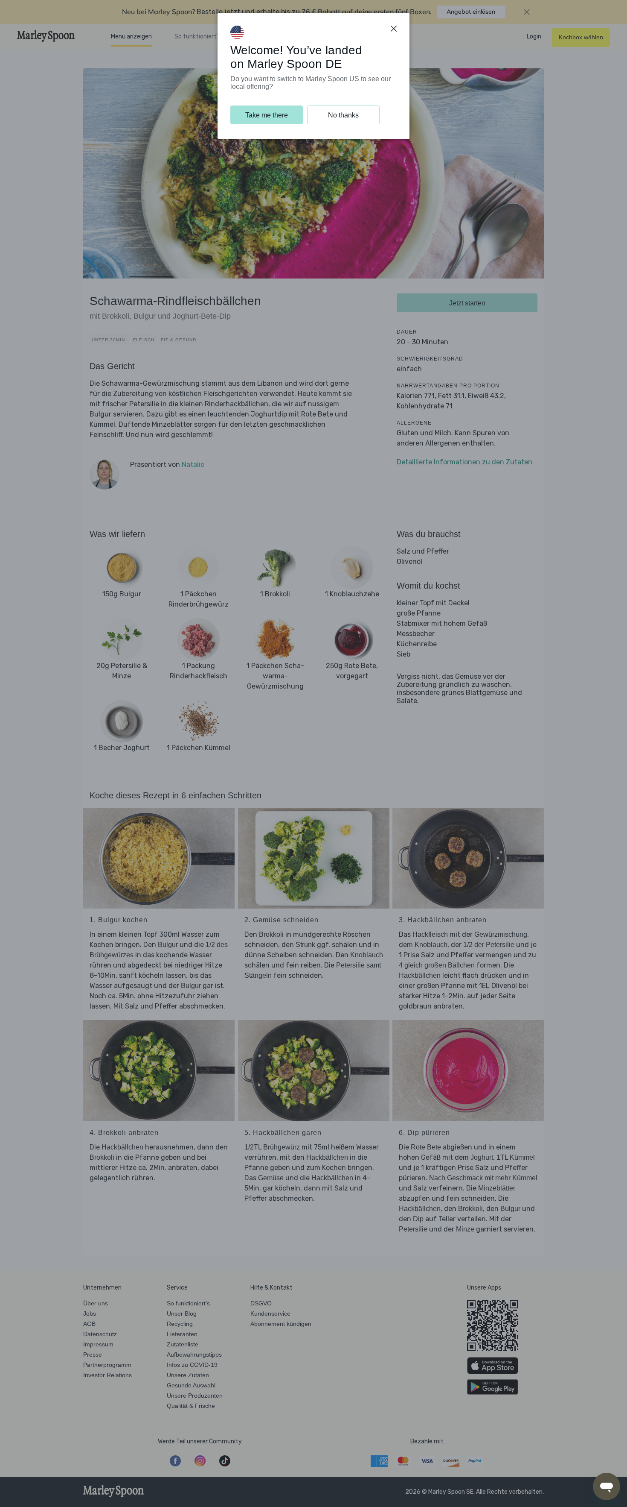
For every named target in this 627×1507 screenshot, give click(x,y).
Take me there (266, 115)
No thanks (343, 115)
